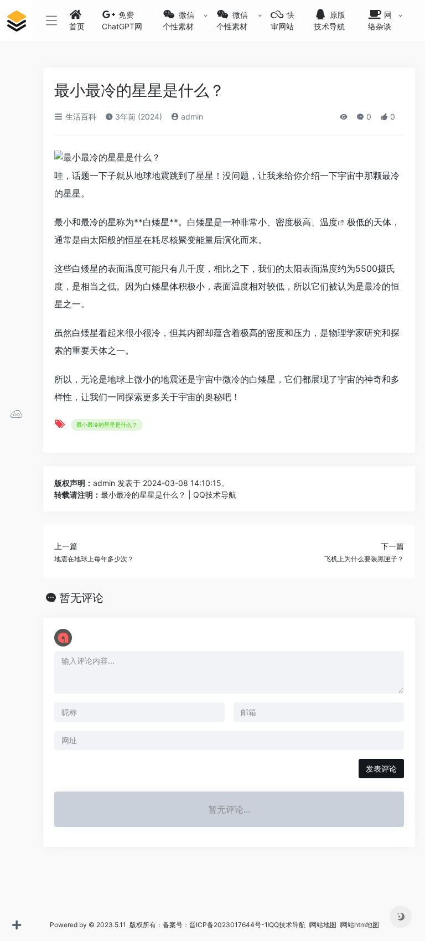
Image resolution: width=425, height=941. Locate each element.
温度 (329, 222)
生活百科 (79, 116)
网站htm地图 (360, 925)
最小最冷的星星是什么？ (106, 424)
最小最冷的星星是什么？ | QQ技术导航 (168, 494)
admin (191, 116)
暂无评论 (81, 597)
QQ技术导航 (287, 925)
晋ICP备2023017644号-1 (228, 925)
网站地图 (324, 925)
